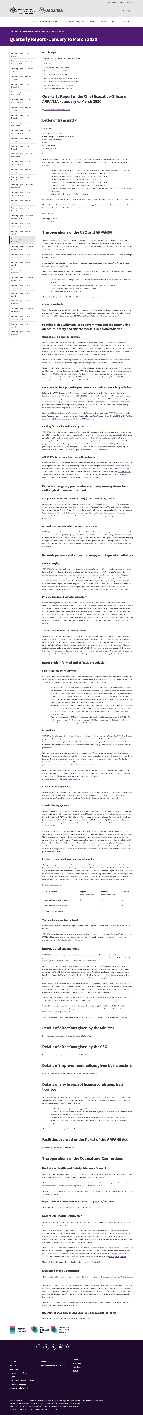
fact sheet (99, 532)
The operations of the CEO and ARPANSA (57, 67)
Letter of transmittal (50, 64)
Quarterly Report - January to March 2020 (57, 110)
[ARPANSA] (36, 10)
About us (13, 1361)
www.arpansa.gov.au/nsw (102, 1302)
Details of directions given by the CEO (56, 74)
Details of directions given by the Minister (57, 71)
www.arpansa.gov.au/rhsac (94, 1191)
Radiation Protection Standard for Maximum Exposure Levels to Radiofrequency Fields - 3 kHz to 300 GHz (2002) (87, 416)
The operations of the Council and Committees (58, 89)
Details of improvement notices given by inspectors (60, 78)
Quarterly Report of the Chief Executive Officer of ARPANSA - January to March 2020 (63, 59)
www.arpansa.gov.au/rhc (117, 1256)
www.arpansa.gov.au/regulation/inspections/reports (61, 779)
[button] (39, 1347)
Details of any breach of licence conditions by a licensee (61, 81)
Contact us (45, 1361)
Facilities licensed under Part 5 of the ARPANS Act (59, 85)
